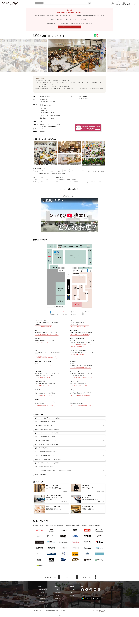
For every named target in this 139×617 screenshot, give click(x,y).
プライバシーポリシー (38, 610)
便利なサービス (87, 577)
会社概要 (72, 589)
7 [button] (74, 73)
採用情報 (72, 595)
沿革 (71, 592)
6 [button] (72, 73)
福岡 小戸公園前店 (43, 589)
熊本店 (40, 595)
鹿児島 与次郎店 (42, 598)
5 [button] (71, 73)
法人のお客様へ (58, 598)
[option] (69, 55)
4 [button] (69, 73)
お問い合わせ (58, 595)
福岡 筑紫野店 (42, 601)
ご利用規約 (63, 610)
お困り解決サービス (50, 577)
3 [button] (67, 73)
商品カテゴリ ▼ (39, 2)
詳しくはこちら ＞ (52, 126)
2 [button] (66, 73)
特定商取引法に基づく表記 (52, 610)
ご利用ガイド (58, 589)
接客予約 (68, 577)
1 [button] (64, 73)
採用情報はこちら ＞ (45, 131)
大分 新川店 (41, 592)
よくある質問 (58, 592)
